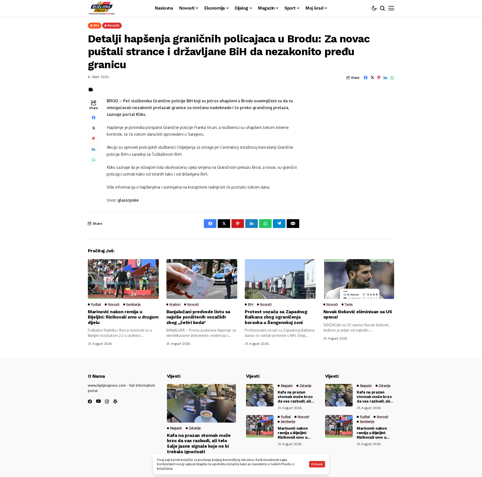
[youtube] (98, 401)
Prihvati (317, 464)
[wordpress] (115, 402)
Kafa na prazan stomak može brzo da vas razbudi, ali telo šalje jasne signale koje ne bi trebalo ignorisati (199, 443)
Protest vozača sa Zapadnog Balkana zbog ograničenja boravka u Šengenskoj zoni (276, 317)
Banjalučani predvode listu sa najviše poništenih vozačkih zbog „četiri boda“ (198, 317)
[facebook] (90, 402)
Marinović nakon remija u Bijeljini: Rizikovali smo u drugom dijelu (123, 317)
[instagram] (107, 402)
